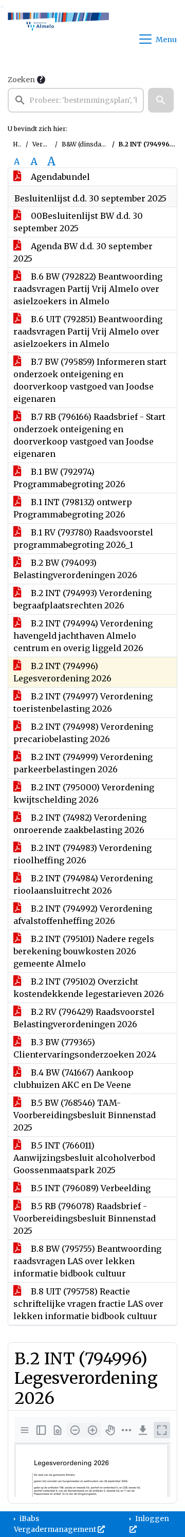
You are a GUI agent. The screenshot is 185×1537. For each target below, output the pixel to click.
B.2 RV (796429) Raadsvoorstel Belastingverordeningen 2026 (84, 1018)
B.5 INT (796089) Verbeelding (90, 1188)
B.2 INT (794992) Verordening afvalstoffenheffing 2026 (82, 914)
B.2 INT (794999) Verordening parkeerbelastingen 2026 (83, 763)
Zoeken (21, 79)
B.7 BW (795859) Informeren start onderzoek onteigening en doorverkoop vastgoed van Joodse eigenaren (89, 380)
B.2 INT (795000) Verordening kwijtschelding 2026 (83, 793)
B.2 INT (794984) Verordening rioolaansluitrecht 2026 (83, 884)
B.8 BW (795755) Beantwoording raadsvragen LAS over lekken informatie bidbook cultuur (87, 1261)
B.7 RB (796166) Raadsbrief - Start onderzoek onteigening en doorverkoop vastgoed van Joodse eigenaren (89, 435)
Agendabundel (59, 177)
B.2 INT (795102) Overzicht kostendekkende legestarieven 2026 (88, 987)
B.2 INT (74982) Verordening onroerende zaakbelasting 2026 (79, 823)
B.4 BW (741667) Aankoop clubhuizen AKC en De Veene (73, 1078)
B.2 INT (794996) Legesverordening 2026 (62, 672)
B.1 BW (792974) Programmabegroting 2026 (69, 478)
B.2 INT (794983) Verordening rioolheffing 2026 (82, 854)
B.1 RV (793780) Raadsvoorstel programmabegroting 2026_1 (83, 538)
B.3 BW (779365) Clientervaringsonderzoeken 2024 (84, 1048)
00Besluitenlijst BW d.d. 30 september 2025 (78, 222)
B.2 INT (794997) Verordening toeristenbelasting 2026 (83, 702)
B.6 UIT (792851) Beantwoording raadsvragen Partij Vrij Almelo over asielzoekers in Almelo (87, 331)
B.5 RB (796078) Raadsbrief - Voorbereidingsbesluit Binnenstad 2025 (84, 1218)
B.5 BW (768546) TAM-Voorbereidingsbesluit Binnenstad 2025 (84, 1115)
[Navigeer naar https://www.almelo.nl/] (58, 39)
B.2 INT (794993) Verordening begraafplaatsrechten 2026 (82, 599)
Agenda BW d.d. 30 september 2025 (83, 252)
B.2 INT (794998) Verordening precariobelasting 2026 (83, 732)
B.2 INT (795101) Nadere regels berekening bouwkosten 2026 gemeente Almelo (83, 951)
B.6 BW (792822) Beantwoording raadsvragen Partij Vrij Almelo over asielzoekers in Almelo (87, 288)
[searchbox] (76, 100)
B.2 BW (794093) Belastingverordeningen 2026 (75, 569)
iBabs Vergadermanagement (56, 1524)
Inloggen (151, 1518)
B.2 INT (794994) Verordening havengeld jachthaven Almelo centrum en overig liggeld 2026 (83, 635)
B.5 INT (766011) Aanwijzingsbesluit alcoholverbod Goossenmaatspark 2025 (84, 1157)
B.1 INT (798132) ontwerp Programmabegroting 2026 (72, 508)
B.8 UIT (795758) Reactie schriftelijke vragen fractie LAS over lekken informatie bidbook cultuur (88, 1303)
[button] (161, 100)
